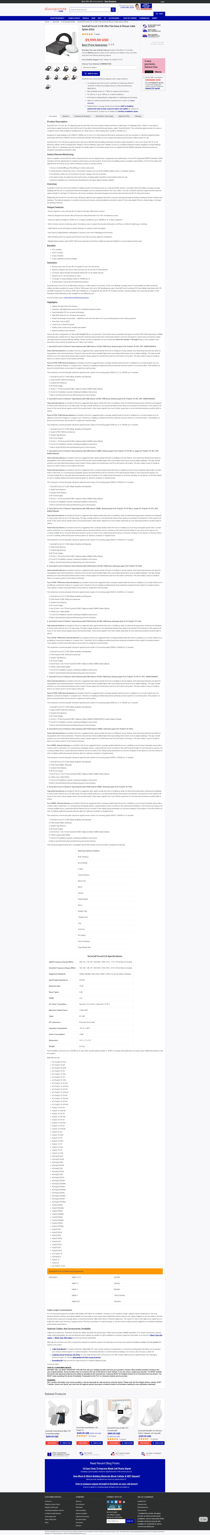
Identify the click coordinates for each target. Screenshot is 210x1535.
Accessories (114, 18)
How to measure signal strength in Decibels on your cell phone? (107, 1484)
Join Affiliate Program (113, 1515)
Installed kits (142, 1501)
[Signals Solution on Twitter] (116, 1502)
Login (162, 2)
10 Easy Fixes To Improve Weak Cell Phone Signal (107, 1468)
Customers (79, 1522)
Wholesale (79, 1507)
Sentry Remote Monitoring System (76, 298)
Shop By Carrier (129, 18)
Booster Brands (57, 18)
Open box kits (142, 1510)
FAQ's (46, 1522)
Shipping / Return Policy (52, 1504)
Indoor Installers (81, 1510)
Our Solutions (80, 1504)
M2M (93, 18)
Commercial (144, 18)
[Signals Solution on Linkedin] (112, 1502)
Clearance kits (142, 1504)
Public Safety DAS (50, 1519)
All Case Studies (81, 1519)
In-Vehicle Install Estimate (53, 1513)
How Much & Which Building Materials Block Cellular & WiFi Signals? (106, 1476)
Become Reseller (112, 1512)
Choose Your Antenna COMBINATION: (97, 64)
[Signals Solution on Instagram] (123, 1502)
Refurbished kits (143, 1507)
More (154, 18)
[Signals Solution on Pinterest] (120, 1502)
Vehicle (86, 18)
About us (79, 1501)
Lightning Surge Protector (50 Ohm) (66, 1355)
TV (105, 18)
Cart (161, 14)
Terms (70, 1531)
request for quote (152, 88)
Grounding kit (57, 1360)
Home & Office (74, 18)
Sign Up (129, 1521)
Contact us (48, 1501)
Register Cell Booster (51, 1507)
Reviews (78, 1525)
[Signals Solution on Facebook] (108, 1502)
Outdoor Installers (81, 1513)
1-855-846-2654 (127, 7)
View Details (52, 1443)
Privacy (65, 1531)
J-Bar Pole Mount (59, 1349)
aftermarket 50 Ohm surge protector (87, 1357)
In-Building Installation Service (54, 1510)
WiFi (99, 18)
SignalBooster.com (56, 1531)
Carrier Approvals (50, 1516)
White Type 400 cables (63, 1338)
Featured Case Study (82, 1516)
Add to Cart (66, 1443)
